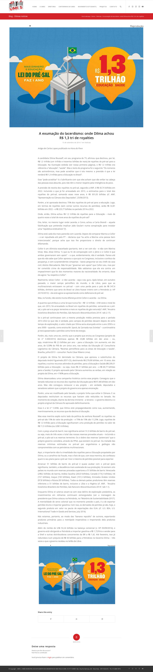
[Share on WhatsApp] (76, 619)
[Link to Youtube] (142, 6)
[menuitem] (34, 6)
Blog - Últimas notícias (18, 16)
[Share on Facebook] (51, 619)
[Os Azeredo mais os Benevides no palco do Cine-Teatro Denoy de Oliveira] (1, 336)
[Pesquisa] (120, 6)
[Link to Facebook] (129, 6)
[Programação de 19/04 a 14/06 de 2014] (151, 336)
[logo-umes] (16, 6)
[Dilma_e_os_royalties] (76, 77)
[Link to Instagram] (132, 6)
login (50, 657)
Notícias (88, 142)
